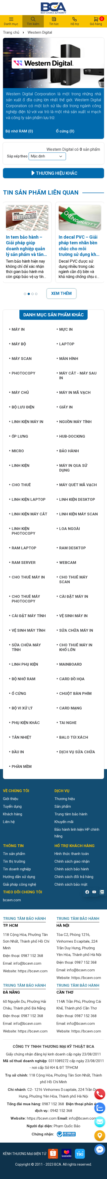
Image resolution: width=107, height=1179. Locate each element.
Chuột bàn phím (75, 693)
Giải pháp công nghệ (19, 884)
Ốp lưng (20, 436)
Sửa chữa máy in (76, 630)
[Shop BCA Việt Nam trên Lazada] (66, 1154)
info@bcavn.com (27, 963)
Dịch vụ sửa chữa (77, 752)
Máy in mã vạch (75, 392)
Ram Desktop (72, 548)
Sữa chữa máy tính (26, 647)
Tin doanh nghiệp (17, 869)
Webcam (67, 562)
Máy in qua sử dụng (73, 468)
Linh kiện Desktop (77, 499)
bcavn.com (12, 900)
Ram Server (24, 562)
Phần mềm (22, 766)
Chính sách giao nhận (72, 861)
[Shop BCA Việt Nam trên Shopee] (53, 1153)
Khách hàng (12, 814)
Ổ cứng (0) (65, 131)
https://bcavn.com (33, 971)
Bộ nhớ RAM (23, 679)
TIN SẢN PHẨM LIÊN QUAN (41, 192)
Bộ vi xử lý (22, 708)
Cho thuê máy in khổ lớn (75, 647)
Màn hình (68, 358)
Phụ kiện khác (26, 723)
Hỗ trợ (75, 24)
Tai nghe (68, 723)
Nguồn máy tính (75, 422)
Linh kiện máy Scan (78, 514)
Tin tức (54, 24)
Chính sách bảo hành (71, 869)
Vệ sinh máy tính (28, 630)
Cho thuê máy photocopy (26, 598)
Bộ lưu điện (23, 407)
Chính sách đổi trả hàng (73, 877)
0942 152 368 (61, 1110)
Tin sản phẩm (14, 854)
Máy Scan (22, 358)
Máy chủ (20, 392)
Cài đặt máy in (73, 596)
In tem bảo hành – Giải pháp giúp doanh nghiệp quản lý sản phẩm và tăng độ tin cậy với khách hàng (26, 245)
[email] (99, 1121)
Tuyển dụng (12, 806)
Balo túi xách (73, 737)
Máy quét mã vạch (78, 485)
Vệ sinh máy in (73, 616)
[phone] (99, 1094)
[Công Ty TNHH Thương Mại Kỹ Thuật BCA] (53, 7)
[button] (25, 294)
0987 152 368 (32, 955)
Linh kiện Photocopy (23, 531)
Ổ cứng (19, 693)
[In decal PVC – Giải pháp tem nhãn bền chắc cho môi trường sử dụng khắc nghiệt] (80, 217)
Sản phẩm (62, 806)
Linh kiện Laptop (29, 499)
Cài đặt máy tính (29, 616)
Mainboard (70, 664)
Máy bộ (19, 344)
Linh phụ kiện (25, 664)
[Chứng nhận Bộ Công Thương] (66, 1134)
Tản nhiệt (21, 737)
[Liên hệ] (99, 1135)
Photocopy (23, 373)
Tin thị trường (14, 861)
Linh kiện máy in (27, 422)
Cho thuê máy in (28, 577)
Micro (18, 451)
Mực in (66, 329)
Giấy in (66, 407)
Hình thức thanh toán (71, 854)
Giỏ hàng (96, 21)
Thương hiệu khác (56, 173)
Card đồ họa (72, 679)
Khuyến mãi (63, 822)
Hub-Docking (72, 436)
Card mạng (70, 708)
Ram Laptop (24, 548)
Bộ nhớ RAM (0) (19, 131)
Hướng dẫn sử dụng (19, 877)
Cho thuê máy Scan (73, 579)
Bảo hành (69, 451)
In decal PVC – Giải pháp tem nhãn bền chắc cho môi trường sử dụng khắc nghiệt (80, 245)
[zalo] (99, 1108)
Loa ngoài (69, 529)
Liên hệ (9, 822)
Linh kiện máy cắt (29, 514)
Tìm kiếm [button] (33, 24)
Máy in (18, 329)
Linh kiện (20, 465)
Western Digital (40, 32)
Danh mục (11, 24)
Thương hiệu (64, 799)
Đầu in (18, 752)
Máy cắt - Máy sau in (78, 375)
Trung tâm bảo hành (70, 814)
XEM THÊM (61, 293)
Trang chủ (11, 32)
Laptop (66, 344)
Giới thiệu (10, 799)
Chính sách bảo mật (70, 884)
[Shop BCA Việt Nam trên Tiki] (80, 1154)
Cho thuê (21, 485)
